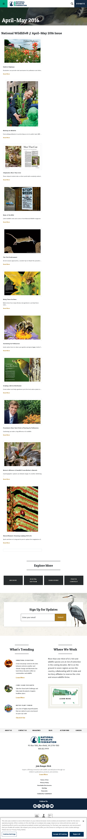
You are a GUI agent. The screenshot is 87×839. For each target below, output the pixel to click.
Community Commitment (44, 793)
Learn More (20, 678)
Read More (6, 74)
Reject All (76, 834)
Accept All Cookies (60, 834)
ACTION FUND (64, 730)
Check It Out (20, 718)
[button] (60, 617)
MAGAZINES (37, 730)
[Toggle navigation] (3, 3)
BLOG (50, 730)
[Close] (83, 821)
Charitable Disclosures (44, 785)
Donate (80, 4)
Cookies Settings (9, 834)
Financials (44, 791)
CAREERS (79, 730)
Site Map (44, 788)
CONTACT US (22, 730)
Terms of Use (44, 780)
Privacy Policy (44, 782)
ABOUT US (8, 730)
